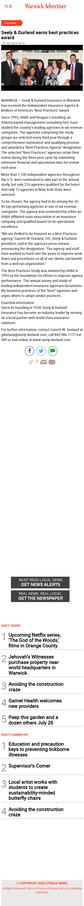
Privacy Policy (56, 888)
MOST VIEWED (10, 625)
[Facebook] (29, 351)
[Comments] (52, 351)
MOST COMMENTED (14, 734)
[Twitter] (41, 351)
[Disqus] (42, 418)
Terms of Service (37, 888)
